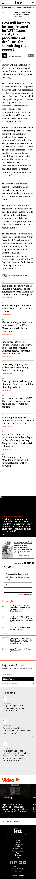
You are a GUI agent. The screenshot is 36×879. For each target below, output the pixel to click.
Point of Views (18, 849)
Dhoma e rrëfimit (18, 851)
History (18, 855)
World (18, 853)
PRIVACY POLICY (18, 869)
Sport (18, 857)
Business (18, 847)
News (18, 840)
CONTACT (18, 867)
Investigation (18, 845)
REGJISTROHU (8, 679)
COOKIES (18, 871)
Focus (18, 842)
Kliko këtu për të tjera (24, 555)
